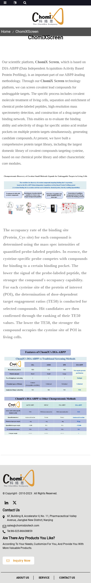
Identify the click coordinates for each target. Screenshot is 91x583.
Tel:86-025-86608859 (19, 531)
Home (5, 31)
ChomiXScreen (26, 31)
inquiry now (21, 560)
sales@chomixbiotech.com (23, 525)
